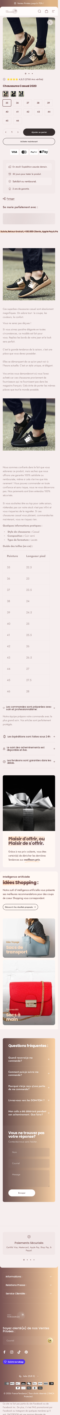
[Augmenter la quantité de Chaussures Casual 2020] (18, 132)
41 (17, 111)
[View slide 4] (34, 1259)
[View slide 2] (27, 1259)
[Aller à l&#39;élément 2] (29, 73)
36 (17, 102)
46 (17, 120)
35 (7, 102)
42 (28, 111)
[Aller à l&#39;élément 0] (25, 73)
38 (38, 102)
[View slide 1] (24, 1259)
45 (7, 120)
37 (28, 102)
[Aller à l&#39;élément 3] (32, 73)
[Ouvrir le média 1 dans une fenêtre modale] (50, 22)
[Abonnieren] (50, 1340)
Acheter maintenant (29, 141)
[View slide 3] (30, 1259)
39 (48, 102)
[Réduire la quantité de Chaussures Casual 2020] (6, 132)
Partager (11, 198)
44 (49, 111)
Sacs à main (13, 1017)
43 (38, 111)
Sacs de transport (16, 949)
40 (7, 111)
